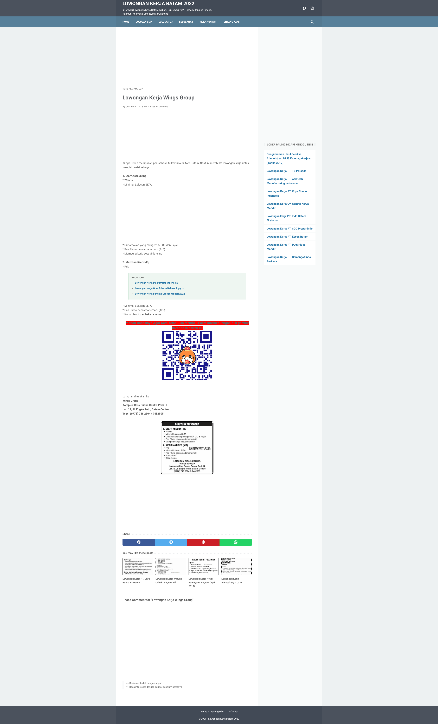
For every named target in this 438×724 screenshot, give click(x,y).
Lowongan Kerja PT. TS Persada (286, 171)
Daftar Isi (232, 711)
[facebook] (303, 8)
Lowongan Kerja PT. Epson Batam (287, 236)
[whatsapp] (236, 542)
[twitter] (171, 542)
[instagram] (311, 8)
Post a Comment (159, 106)
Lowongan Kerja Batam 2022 (158, 3)
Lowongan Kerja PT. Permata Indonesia (156, 282)
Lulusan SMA (144, 21)
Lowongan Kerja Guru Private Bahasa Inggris (159, 288)
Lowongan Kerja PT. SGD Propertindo (290, 228)
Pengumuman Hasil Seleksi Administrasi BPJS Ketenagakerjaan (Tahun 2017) (289, 158)
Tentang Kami (231, 21)
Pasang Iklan (217, 711)
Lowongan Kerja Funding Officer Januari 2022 (160, 293)
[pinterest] (203, 542)
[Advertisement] (187, 57)
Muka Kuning (208, 21)
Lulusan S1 (186, 21)
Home (126, 21)
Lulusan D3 (166, 21)
